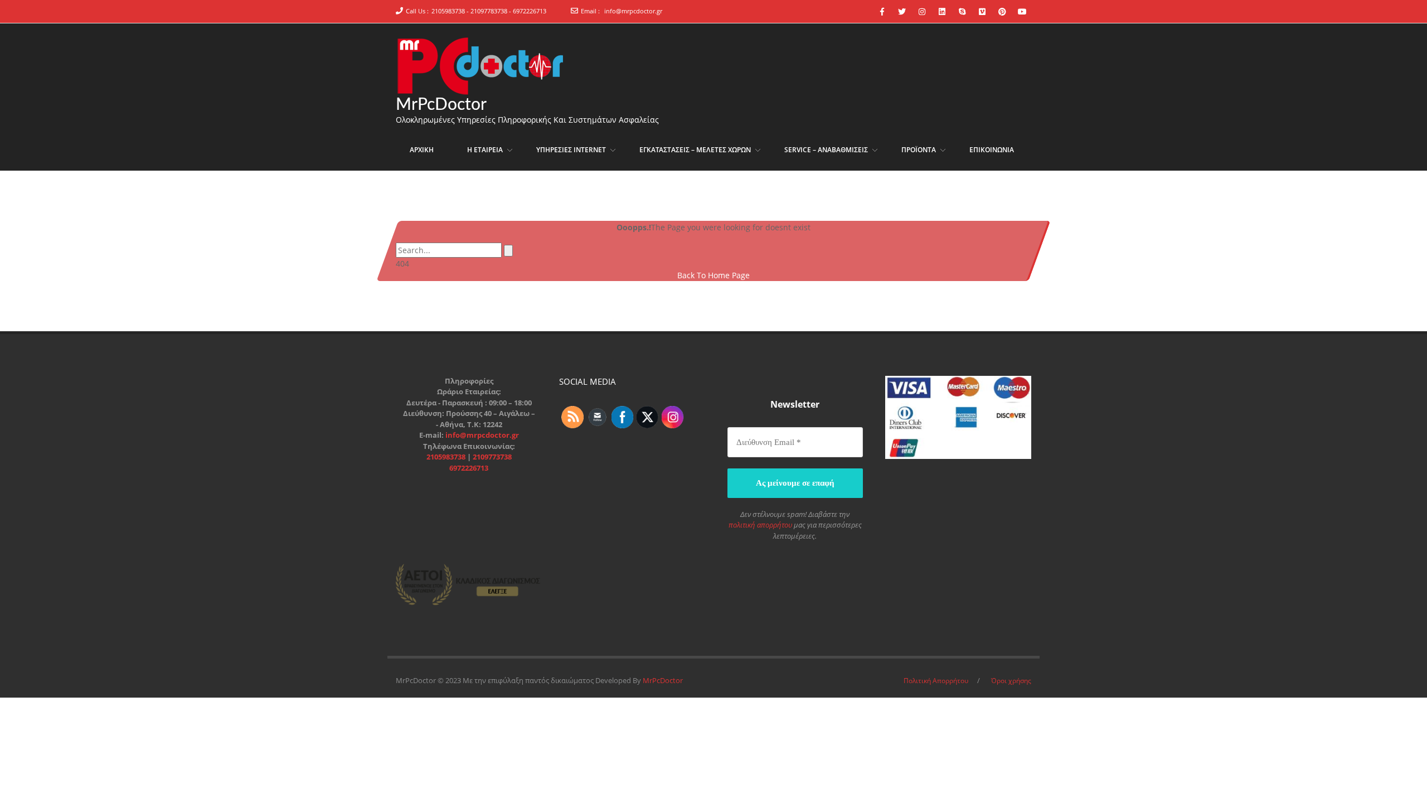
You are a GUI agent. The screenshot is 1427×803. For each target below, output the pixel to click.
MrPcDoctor (441, 104)
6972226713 (468, 468)
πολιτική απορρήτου (760, 525)
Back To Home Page (713, 275)
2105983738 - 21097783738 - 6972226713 (488, 11)
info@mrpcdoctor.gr (633, 11)
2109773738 (492, 457)
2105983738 (446, 457)
